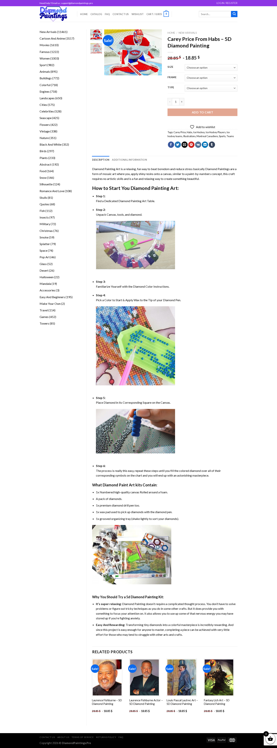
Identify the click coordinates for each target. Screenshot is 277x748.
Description (100, 159)
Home (84, 14)
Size (170, 67)
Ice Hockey (199, 132)
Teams (230, 136)
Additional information (129, 159)
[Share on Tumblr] (212, 144)
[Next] (156, 52)
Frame (172, 77)
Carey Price (180, 132)
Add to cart (202, 112)
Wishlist (138, 14)
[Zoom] (109, 71)
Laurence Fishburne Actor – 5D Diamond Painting (146, 702)
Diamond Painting (150, 188)
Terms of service (83, 737)
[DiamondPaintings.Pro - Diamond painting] (55, 14)
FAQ (107, 14)
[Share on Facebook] (171, 144)
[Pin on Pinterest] (191, 144)
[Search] (234, 14)
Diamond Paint (115, 485)
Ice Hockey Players (216, 132)
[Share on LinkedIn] (205, 144)
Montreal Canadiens (207, 136)
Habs (189, 132)
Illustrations (189, 136)
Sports (222, 136)
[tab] (100, 160)
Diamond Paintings (217, 169)
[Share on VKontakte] (198, 144)
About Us (63, 737)
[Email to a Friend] (184, 144)
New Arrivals (188, 32)
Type (171, 87)
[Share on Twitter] (178, 144)
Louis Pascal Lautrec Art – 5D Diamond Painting (182, 702)
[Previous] (110, 52)
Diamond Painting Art (106, 169)
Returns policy (106, 737)
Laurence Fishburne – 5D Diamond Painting (107, 702)
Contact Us (120, 14)
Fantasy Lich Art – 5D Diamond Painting (217, 702)
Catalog (96, 14)
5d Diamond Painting (142, 597)
